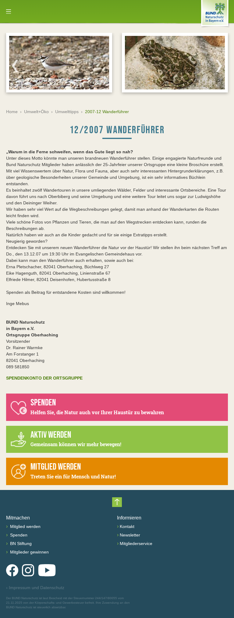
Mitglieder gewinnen (29, 552)
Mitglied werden (25, 526)
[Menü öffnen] (8, 11)
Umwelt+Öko (36, 111)
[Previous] (15, 65)
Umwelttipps (67, 111)
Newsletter (130, 535)
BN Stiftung (20, 543)
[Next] (219, 65)
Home (12, 111)
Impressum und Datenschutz (35, 587)
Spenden (18, 535)
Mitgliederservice (136, 543)
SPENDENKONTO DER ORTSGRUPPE (44, 378)
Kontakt (127, 526)
